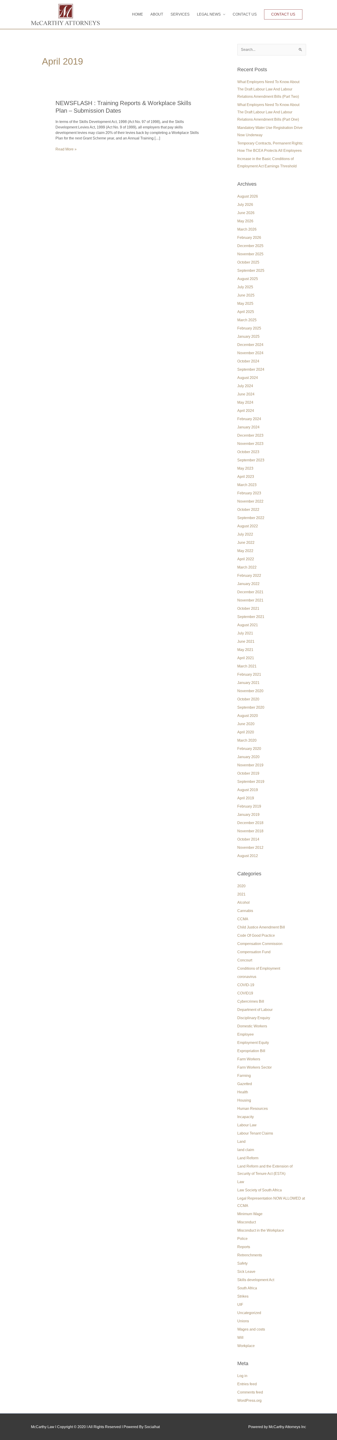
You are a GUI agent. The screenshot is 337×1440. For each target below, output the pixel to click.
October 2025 (248, 262)
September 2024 (250, 369)
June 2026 (245, 213)
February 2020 (249, 749)
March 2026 (247, 229)
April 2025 (245, 312)
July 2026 (245, 205)
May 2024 (245, 402)
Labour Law (247, 1125)
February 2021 (249, 674)
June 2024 (245, 394)
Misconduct (246, 1222)
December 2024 (250, 345)
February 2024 (249, 419)
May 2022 (245, 551)
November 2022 (250, 501)
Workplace (246, 1346)
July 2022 (245, 534)
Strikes (243, 1296)
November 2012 (250, 847)
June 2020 (245, 724)
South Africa (247, 1288)
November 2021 (250, 600)
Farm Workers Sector (254, 1067)
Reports (243, 1247)
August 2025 (247, 279)
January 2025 (248, 336)
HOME (137, 14)
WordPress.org (249, 1400)
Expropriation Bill (251, 1051)
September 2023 (250, 460)
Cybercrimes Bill (250, 1001)
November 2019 (250, 765)
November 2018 (250, 831)
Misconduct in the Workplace (260, 1230)
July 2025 (245, 287)
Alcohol (243, 902)
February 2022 (249, 575)
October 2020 (248, 699)
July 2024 (245, 386)
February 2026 (249, 238)
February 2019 (249, 806)
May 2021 (245, 650)
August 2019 (247, 790)
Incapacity (245, 1117)
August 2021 (247, 625)
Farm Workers (248, 1059)
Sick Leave (246, 1272)
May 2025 (245, 303)
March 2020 (247, 740)
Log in (242, 1376)
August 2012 (247, 856)
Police (242, 1239)
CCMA (242, 919)
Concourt (244, 960)
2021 (241, 894)
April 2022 (245, 559)
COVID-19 (245, 985)
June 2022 (245, 542)
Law (240, 1182)
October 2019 (248, 773)
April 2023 (245, 477)
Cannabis (245, 911)
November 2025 (250, 254)
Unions (243, 1321)
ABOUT (156, 14)
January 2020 (248, 757)
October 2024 (248, 361)
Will (240, 1337)
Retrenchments (249, 1255)
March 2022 (247, 567)
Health (242, 1092)
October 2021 (248, 608)
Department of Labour (255, 1010)
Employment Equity (253, 1043)
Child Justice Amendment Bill (261, 927)
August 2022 (247, 526)
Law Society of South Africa (259, 1190)
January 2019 (248, 815)
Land (241, 1141)
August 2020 (247, 716)
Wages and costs (251, 1329)
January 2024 (248, 427)
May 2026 (245, 221)
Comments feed (250, 1392)
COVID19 (245, 993)
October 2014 (248, 839)
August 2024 (247, 378)
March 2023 (247, 485)
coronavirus (246, 977)
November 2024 (250, 353)
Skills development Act (255, 1280)
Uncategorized (249, 1313)
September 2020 (250, 707)
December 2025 (250, 246)
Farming (244, 1076)
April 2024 (245, 411)
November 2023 (250, 444)
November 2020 (250, 691)
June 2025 (245, 295)
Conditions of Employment (258, 968)
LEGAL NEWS (209, 14)
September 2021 (250, 617)
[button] (283, 14)
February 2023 (249, 493)
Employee (245, 1034)
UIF (240, 1305)
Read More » (66, 149)
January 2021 (248, 683)
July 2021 (245, 633)
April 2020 (245, 732)
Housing (244, 1100)
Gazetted (244, 1084)
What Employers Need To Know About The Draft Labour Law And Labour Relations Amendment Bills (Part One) (268, 112)
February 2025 (249, 328)
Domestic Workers (252, 1026)
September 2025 (250, 270)
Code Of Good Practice (256, 935)
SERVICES (180, 14)
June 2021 (245, 641)
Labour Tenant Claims (255, 1133)
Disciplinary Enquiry (253, 1018)
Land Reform (247, 1158)
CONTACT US (245, 14)
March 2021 (247, 666)
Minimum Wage (249, 1214)
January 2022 (248, 584)
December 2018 (250, 823)
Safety (242, 1263)
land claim (245, 1150)
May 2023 (245, 468)
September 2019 (250, 782)
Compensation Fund (254, 952)
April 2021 (245, 658)
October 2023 (248, 452)
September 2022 (250, 518)
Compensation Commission (259, 944)
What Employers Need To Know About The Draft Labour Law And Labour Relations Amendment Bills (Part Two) (268, 89)
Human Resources (252, 1109)
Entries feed (247, 1384)
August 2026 (247, 196)
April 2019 (245, 798)
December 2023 (250, 435)
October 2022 (248, 510)
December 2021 (250, 592)
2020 (241, 886)
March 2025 (247, 320)
